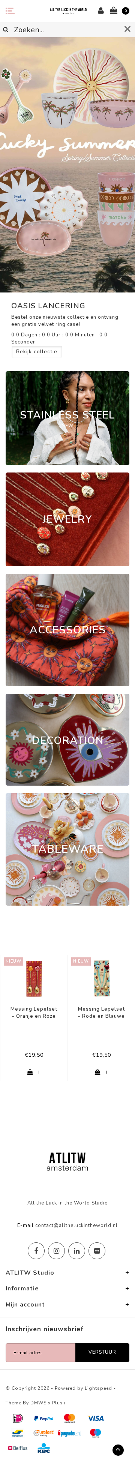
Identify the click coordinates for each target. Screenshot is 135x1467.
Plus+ (59, 1403)
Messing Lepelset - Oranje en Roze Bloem (33, 1013)
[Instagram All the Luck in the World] (56, 1250)
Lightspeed (98, 1388)
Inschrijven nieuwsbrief (45, 1329)
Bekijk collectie (36, 351)
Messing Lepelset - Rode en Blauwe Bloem (101, 1013)
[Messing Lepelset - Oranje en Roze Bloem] (34, 978)
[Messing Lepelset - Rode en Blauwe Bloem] (101, 978)
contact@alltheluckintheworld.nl (76, 1225)
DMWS (38, 1403)
